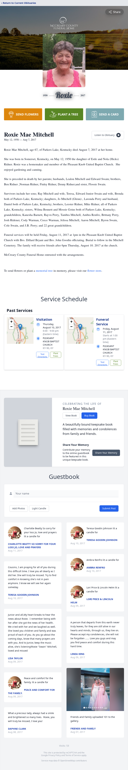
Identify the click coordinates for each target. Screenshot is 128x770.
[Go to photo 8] (98, 707)
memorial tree (44, 271)
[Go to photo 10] (102, 707)
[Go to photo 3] (88, 707)
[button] (20, 327)
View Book (71, 415)
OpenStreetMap (67, 760)
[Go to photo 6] (94, 707)
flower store (94, 271)
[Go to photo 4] (90, 707)
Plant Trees (55, 354)
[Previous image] (70, 689)
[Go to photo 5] (92, 707)
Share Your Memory (106, 452)
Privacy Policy (54, 755)
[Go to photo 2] (86, 707)
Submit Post (109, 508)
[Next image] (121, 689)
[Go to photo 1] (84, 708)
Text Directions (42, 355)
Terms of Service (73, 755)
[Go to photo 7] (96, 707)
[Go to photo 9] (100, 707)
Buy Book (89, 415)
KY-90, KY (48, 348)
